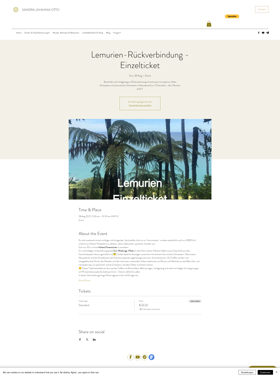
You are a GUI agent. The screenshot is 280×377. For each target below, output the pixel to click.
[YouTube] (263, 32)
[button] (232, 16)
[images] (267, 32)
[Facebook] (258, 32)
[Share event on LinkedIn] (94, 339)
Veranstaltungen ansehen (140, 105)
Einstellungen (247, 372)
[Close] (276, 372)
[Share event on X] (87, 339)
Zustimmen (265, 372)
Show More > (85, 280)
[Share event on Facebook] (80, 339)
